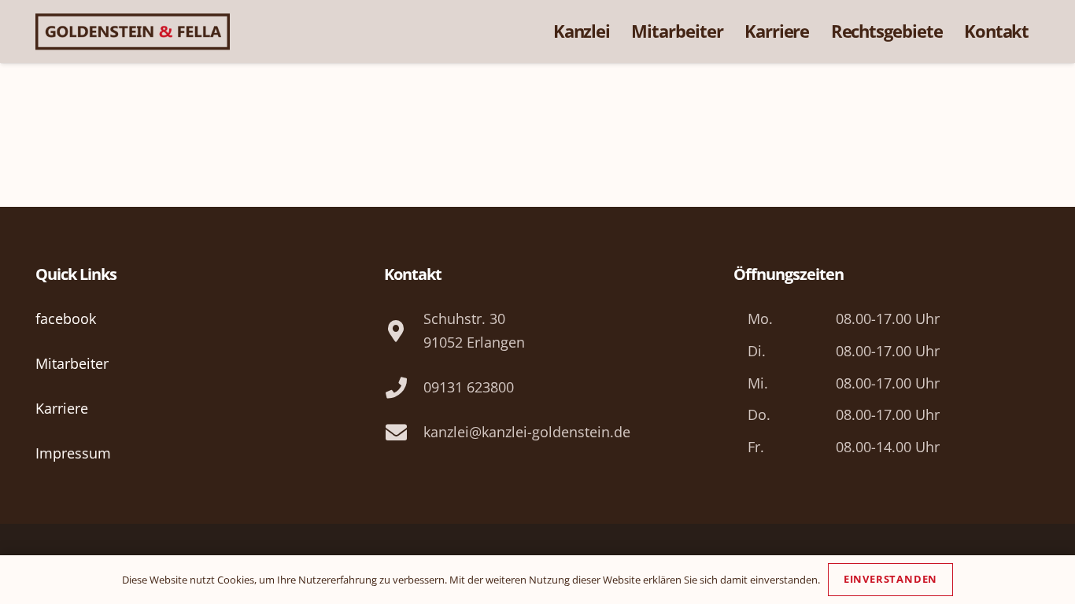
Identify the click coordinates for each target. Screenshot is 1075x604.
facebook (65, 318)
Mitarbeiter (72, 363)
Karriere (61, 408)
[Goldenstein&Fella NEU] (132, 31)
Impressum (73, 453)
